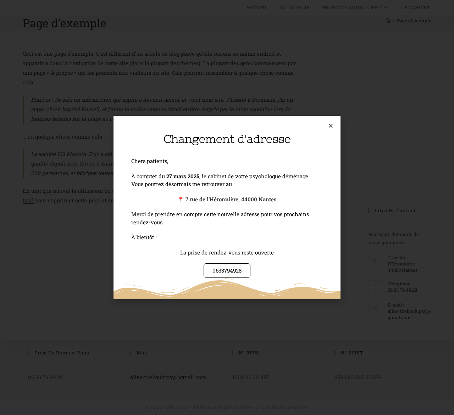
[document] (227, 207)
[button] (330, 125)
